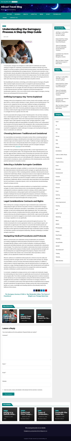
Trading (58, 253)
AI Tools (58, 129)
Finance (58, 187)
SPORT (48, 14)
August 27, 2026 (9, 416)
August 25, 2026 (26, 416)
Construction (59, 158)
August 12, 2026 (60, 416)
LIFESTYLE (34, 14)
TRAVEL (5, 17)
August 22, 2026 (43, 416)
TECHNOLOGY (57, 14)
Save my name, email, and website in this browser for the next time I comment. (23, 389)
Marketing (58, 216)
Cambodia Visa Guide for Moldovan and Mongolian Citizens (62, 55)
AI (56, 125)
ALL (57, 132)
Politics (57, 231)
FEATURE (9, 14)
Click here (17, 146)
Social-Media (59, 242)
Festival (58, 183)
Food (57, 191)
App (57, 140)
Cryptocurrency (59, 162)
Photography (59, 227)
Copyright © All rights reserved (30, 438)
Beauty (57, 147)
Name (4, 364)
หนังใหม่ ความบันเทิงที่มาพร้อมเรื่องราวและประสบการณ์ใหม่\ (62, 34)
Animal (57, 136)
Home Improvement (61, 202)
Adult (57, 121)
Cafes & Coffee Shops (61, 154)
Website (4, 381)
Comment (5, 335)
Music (57, 220)
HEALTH (25, 14)
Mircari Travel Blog (11, 6)
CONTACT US (13, 17)
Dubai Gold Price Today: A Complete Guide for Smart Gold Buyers (62, 40)
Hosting (58, 205)
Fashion (58, 176)
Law (57, 209)
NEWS (41, 14)
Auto (57, 143)
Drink (57, 165)
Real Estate (59, 235)
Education (58, 169)
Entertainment (59, 173)
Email (4, 372)
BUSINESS (17, 14)
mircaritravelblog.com (42, 438)
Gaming (58, 194)
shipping (58, 238)
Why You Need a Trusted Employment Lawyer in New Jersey (62, 62)
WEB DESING (59, 260)
